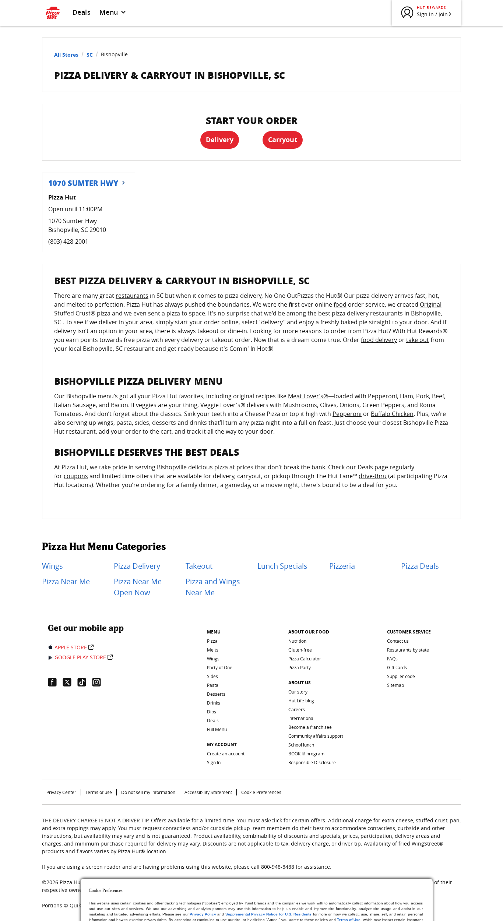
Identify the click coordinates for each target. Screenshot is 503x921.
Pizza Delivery (137, 566)
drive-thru (373, 476)
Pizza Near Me (66, 581)
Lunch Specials (282, 566)
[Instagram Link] (99, 682)
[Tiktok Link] (84, 682)
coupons (76, 476)
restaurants (132, 296)
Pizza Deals (420, 566)
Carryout (282, 139)
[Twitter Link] (70, 682)
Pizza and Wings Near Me (213, 586)
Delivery (219, 139)
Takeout (199, 566)
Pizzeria (342, 566)
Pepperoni (347, 414)
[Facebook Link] (55, 682)
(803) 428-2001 (68, 241)
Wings (52, 566)
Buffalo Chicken (392, 414)
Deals (82, 12)
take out (417, 340)
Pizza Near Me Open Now (138, 586)
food (340, 304)
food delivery (379, 340)
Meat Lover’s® (308, 396)
